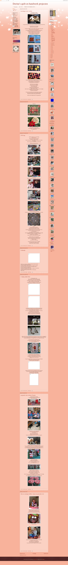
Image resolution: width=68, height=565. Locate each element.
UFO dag (23, 135)
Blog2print (37, 29)
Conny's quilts (52, 62)
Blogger (43, 559)
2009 (51, 56)
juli (51, 46)
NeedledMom (52, 73)
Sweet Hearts (52, 245)
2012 (51, 28)
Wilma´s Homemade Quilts (53, 137)
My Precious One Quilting (52, 223)
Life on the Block (52, 79)
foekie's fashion (52, 103)
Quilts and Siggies (53, 68)
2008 (51, 57)
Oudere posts (46, 553)
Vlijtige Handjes (52, 166)
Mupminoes (52, 98)
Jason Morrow (35, 559)
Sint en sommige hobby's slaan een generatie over (32, 494)
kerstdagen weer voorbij (26, 11)
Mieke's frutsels (52, 188)
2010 (51, 55)
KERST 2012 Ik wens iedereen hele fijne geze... (53, 32)
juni (51, 47)
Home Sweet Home (53, 205)
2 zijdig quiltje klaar (25, 276)
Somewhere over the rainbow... (52, 125)
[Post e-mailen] (32, 99)
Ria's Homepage (52, 194)
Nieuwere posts (22, 553)
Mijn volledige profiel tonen (15, 10)
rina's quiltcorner (34, 137)
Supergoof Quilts (52, 81)
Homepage (34, 553)
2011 (51, 54)
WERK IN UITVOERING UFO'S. (29, 6)
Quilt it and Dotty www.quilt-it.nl (52, 211)
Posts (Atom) (24, 555)
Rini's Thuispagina (53, 121)
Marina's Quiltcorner (53, 177)
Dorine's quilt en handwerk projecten (30, 3)
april (51, 49)
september (52, 45)
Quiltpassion (52, 131)
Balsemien (52, 217)
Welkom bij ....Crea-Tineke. (53, 155)
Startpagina (15, 6)
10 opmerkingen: (29, 130)
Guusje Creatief (52, 115)
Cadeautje (23, 250)
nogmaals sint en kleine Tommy (28, 395)
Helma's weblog (52, 123)
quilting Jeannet (52, 143)
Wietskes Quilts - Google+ (53, 251)
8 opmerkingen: (29, 99)
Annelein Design (52, 92)
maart (52, 50)
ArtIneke (51, 160)
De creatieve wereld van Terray (53, 109)
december (52, 29)
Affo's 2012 (21, 6)
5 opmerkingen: (29, 245)
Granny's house (52, 229)
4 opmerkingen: (29, 272)
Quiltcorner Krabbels (52, 243)
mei (51, 48)
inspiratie (52, 183)
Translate (52, 22)
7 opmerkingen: (29, 390)
